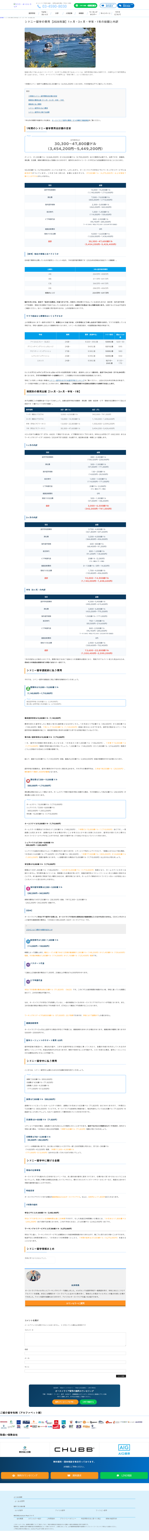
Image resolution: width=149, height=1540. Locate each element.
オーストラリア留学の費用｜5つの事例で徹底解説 (70, 120)
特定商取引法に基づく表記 (91, 1518)
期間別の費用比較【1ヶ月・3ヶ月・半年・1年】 (46, 100)
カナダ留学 (19, 1510)
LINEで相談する (88, 1402)
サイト (27, 1367)
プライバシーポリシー (68, 1518)
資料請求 (75, 1475)
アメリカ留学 (60, 1510)
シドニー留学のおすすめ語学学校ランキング (67, 380)
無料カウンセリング (26, 1475)
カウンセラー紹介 (34, 1518)
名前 (26, 1349)
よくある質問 (19, 1501)
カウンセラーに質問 (75, 1303)
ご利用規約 (51, 1518)
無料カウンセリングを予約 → (65, 1402)
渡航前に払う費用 (34, 104)
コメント (29, 1330)
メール (27, 1358)
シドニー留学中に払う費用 (38, 108)
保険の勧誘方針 (111, 1518)
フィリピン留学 (101, 1510)
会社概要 (20, 1518)
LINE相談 (125, 1475)
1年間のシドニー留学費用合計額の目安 (42, 96)
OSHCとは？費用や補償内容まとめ (39, 930)
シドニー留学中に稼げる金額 (38, 112)
